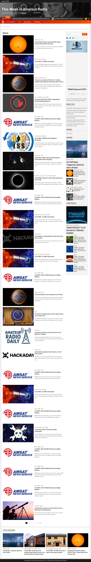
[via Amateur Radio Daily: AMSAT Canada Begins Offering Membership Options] (18, 103)
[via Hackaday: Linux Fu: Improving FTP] (69, 189)
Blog (47, 548)
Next (40, 522)
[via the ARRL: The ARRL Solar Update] (18, 64)
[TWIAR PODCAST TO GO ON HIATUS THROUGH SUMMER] (76, 215)
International (37, 175)
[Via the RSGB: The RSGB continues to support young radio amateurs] (56, 540)
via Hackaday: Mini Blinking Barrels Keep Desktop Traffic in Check (80, 182)
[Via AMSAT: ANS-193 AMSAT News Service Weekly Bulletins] (18, 452)
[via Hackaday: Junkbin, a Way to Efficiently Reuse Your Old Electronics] (69, 196)
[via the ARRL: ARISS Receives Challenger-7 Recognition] (18, 141)
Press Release (40, 77)
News (39, 59)
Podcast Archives (10, 22)
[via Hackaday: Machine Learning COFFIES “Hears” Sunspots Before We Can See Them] (18, 44)
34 (37, 522)
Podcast (75, 235)
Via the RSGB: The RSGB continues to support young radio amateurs (45, 18)
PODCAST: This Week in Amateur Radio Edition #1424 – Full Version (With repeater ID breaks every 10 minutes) (80, 240)
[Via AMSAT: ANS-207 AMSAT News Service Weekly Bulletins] (18, 374)
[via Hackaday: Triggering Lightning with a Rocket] (76, 149)
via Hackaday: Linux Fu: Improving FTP (79, 189)
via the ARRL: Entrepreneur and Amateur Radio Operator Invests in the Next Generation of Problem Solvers (76, 112)
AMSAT (36, 116)
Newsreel (36, 77)
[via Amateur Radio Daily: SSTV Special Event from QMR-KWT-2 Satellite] (18, 336)
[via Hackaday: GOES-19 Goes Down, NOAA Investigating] (18, 433)
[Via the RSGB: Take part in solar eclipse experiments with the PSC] (18, 180)
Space (42, 39)
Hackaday (36, 39)
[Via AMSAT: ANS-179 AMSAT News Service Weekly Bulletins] (18, 491)
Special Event (50, 175)
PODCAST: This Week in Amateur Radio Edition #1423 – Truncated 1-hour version (79, 269)
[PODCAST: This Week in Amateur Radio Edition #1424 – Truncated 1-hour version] (69, 249)
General (36, 59)
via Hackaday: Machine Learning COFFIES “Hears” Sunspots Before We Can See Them (77, 552)
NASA (39, 39)
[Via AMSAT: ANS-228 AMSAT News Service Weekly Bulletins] (18, 122)
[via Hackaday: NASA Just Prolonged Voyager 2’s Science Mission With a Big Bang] (18, 161)
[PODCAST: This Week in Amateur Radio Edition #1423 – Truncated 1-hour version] (69, 268)
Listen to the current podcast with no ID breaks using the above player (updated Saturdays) (76, 99)
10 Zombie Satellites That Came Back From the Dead (49, 294)
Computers (76, 187)
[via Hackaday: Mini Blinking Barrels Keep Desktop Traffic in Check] (69, 181)
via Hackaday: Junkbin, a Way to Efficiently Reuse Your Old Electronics (79, 197)
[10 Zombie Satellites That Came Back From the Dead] (18, 297)
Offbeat (39, 292)
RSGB (43, 175)
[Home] (3, 22)
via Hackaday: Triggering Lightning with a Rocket (76, 108)
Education (26, 548)
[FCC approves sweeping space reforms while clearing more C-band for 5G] (18, 316)
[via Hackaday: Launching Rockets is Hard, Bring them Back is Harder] (18, 238)
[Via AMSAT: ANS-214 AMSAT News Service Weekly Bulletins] (18, 277)
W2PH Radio (37, 22)
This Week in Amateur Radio (24, 9)
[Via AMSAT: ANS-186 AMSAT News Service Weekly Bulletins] (18, 472)
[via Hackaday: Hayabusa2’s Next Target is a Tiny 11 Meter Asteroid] (18, 355)
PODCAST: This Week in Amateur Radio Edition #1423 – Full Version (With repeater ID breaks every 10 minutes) (80, 259)
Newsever (58, 560)
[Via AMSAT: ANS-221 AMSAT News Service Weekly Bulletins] (18, 200)
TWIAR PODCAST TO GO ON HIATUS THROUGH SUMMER (75, 230)
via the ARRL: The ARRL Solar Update (44, 61)
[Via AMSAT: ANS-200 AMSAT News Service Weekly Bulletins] (18, 413)
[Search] (88, 22)
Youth (39, 548)
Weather (44, 59)
